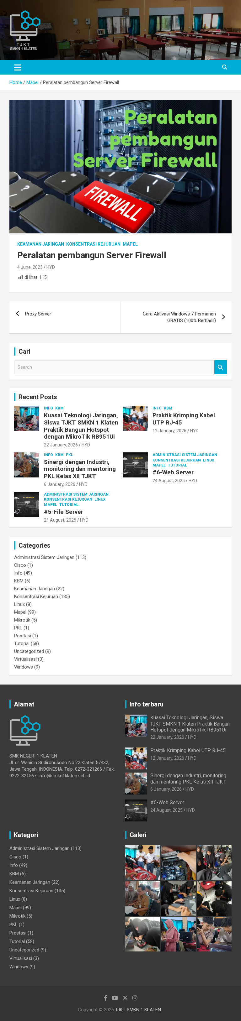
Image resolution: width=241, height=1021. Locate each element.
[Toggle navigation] (17, 67)
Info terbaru (146, 704)
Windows (23, 667)
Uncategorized (29, 651)
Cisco (20, 565)
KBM (59, 408)
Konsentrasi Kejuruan (93, 244)
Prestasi (22, 635)
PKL (69, 455)
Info (48, 408)
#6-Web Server (173, 472)
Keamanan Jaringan (40, 244)
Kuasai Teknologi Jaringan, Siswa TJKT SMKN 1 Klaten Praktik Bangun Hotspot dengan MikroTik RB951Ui (81, 426)
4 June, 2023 (30, 267)
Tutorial (177, 465)
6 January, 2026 (59, 484)
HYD (50, 267)
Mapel (130, 244)
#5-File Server (63, 511)
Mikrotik (22, 620)
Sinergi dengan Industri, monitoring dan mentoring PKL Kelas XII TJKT (80, 469)
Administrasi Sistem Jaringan (185, 455)
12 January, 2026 (169, 430)
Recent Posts (38, 397)
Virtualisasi (25, 659)
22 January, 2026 (61, 444)
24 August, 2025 (169, 480)
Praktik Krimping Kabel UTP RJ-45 (184, 419)
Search (220, 367)
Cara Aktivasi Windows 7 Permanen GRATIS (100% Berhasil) (179, 317)
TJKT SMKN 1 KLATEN (138, 1010)
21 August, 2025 (60, 520)
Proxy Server (38, 314)
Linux (208, 460)
